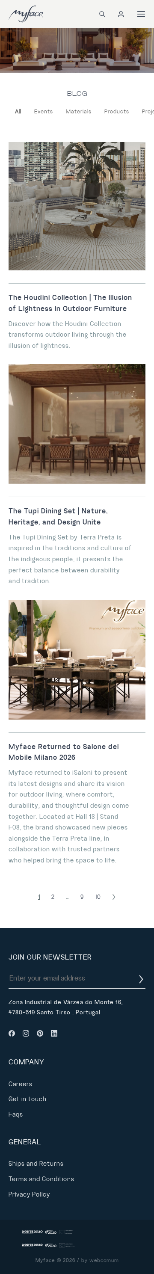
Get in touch (28, 1099)
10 (98, 897)
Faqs (16, 1114)
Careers (21, 1084)
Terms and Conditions (41, 1179)
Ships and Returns (36, 1163)
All (18, 112)
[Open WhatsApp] (132, 1252)
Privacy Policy (29, 1194)
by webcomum (100, 1260)
